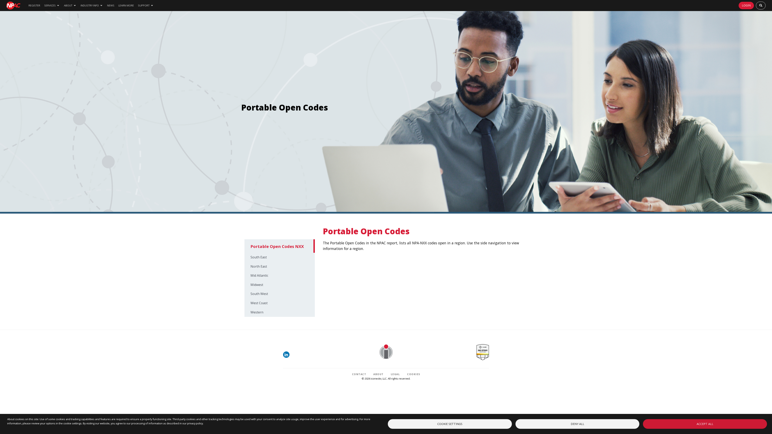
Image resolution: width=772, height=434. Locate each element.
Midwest (256, 285)
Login (746, 5)
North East (258, 266)
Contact (359, 374)
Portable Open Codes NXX (277, 246)
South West (259, 294)
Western (256, 312)
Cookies (413, 374)
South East (258, 257)
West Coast (259, 303)
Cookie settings (449, 424)
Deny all (577, 424)
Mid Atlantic (259, 275)
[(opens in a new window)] (287, 356)
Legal (395, 374)
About (378, 374)
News (110, 5)
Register (34, 5)
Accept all (705, 424)
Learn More (126, 5)
